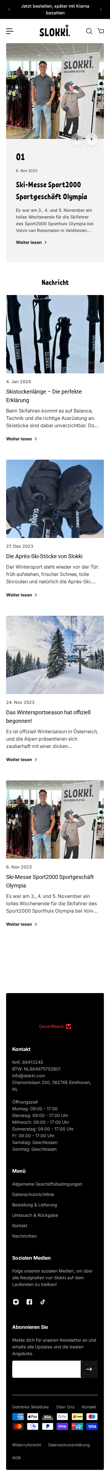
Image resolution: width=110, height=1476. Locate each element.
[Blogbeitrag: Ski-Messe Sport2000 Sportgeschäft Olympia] (55, 91)
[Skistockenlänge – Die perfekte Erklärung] (55, 375)
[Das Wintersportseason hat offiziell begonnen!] (55, 695)
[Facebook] (29, 1302)
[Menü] (10, 31)
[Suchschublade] (89, 31)
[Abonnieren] (89, 1369)
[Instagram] (16, 1302)
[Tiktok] (43, 1302)
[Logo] (55, 31)
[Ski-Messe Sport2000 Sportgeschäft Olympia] (55, 860)
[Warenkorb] (100, 31)
